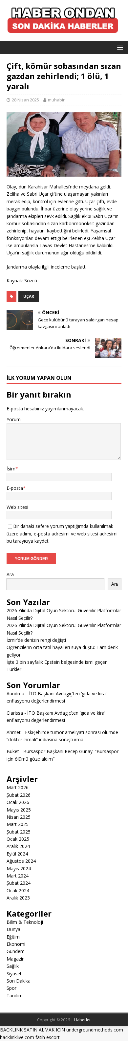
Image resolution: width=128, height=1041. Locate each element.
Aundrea (15, 693)
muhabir (56, 100)
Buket (13, 751)
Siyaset (14, 973)
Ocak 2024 (18, 890)
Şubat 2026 (19, 795)
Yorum (14, 419)
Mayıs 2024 (19, 868)
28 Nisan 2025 (25, 100)
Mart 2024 (18, 876)
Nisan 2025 (19, 817)
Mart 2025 (18, 824)
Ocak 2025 (18, 839)
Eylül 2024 (17, 854)
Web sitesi (17, 507)
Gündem (16, 951)
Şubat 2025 (19, 832)
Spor (11, 988)
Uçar (28, 296)
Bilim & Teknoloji (25, 922)
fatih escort (47, 1037)
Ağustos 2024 (21, 861)
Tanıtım (15, 995)
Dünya (13, 929)
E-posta (15, 488)
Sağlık (13, 966)
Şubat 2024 (19, 883)
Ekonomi (16, 944)
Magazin (16, 959)
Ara (10, 574)
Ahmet (14, 732)
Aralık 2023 (18, 898)
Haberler (82, 1020)
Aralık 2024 (18, 846)
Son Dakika (19, 981)
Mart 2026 (18, 787)
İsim (11, 469)
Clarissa (15, 713)
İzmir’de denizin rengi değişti (36, 640)
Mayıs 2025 (19, 810)
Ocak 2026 (18, 802)
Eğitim (13, 937)
